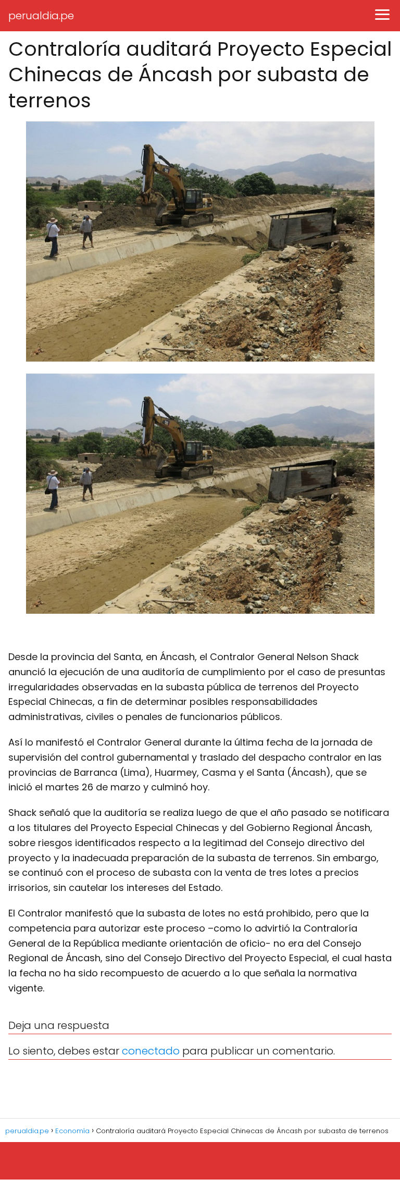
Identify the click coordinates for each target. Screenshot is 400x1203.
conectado (151, 1051)
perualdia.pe (41, 15)
